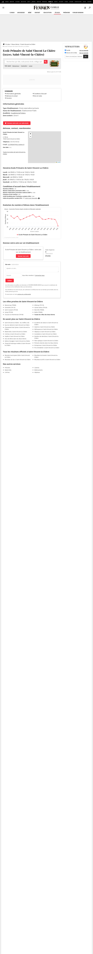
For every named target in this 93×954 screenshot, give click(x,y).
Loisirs (71, 2)
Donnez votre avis (17, 123)
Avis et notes (38, 96)
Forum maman (78, 12)
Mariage (44, 2)
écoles (57, 12)
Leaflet (59, 162)
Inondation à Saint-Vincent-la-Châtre (45, 334)
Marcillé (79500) (39, 310)
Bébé (29, 12)
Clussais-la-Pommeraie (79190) (14, 314)
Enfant (37, 12)
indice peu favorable (31, 198)
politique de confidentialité (24, 294)
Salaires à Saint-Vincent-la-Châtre (44, 327)
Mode (7, 2)
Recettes (23, 2)
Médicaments (38, 370)
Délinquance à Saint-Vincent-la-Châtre (46, 329)
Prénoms (66, 12)
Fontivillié (24, 66)
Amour (39, 2)
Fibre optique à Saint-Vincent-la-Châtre (46, 340)
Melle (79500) (38, 312)
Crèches (7, 372)
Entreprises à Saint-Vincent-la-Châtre (45, 345)
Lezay (30, 66)
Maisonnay (15, 66)
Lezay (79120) (9, 312)
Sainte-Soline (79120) (40, 307)
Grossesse (21, 12)
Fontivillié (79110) (10, 307)
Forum (89, 2)
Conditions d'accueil (40, 94)
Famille (50, 2)
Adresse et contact (12, 96)
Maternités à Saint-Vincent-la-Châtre (16, 331)
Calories (36, 367)
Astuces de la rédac (71, 53)
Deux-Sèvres (15, 44)
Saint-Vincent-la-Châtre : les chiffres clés (17, 323)
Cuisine (17, 2)
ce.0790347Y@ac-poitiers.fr (16, 144)
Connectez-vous (40, 275)
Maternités (8, 370)
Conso (12, 12)
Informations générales (13, 94)
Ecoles (8, 44)
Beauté (12, 2)
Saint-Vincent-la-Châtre (28, 44)
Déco (28, 2)
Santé (56, 2)
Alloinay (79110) (39, 305)
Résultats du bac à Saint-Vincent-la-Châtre (18, 359)
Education (47, 12)
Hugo (84, 2)
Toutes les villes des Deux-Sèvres (44, 314)
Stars (66, 2)
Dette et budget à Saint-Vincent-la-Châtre (17, 341)
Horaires (9, 98)
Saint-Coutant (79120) (11, 310)
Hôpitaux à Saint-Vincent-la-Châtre (44, 331)
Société (61, 2)
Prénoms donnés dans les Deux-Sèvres (46, 343)
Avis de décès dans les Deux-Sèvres (15, 339)
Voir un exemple (83, 50)
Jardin (34, 2)
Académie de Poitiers (18, 113)
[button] (30, 133)
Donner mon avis (23, 256)
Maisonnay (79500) (10, 305)
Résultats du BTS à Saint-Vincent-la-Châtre (47, 359)
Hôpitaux (37, 372)
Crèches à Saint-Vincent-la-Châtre (15, 334)
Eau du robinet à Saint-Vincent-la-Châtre (17, 325)
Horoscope (78, 2)
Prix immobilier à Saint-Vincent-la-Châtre (46, 348)
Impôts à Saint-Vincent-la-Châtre (15, 336)
